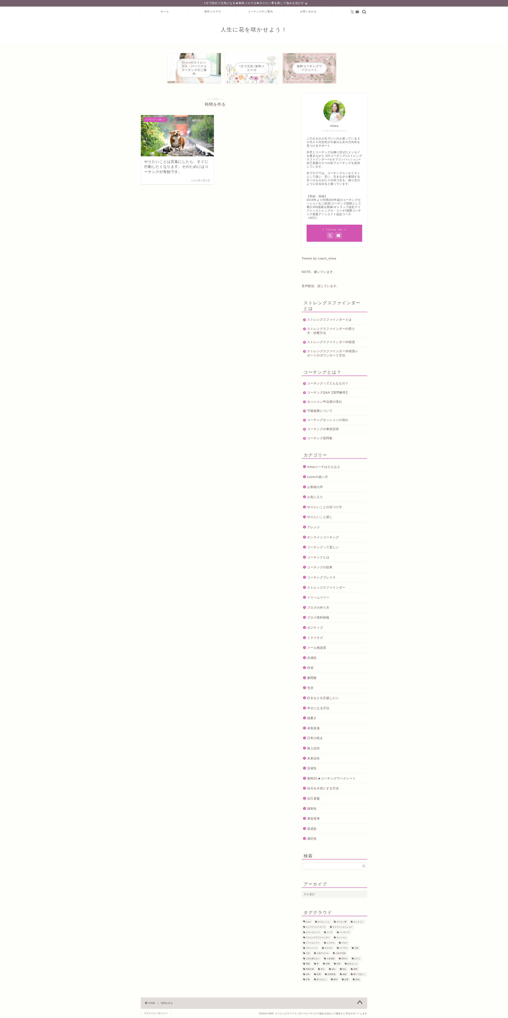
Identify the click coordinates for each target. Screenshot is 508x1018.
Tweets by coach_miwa (319, 258)
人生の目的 (340, 953)
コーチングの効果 (320, 567)
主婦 (356, 948)
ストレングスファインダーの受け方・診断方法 (331, 330)
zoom (308, 922)
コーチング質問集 (320, 438)
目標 (319, 974)
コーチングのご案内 (260, 11)
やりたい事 (341, 922)
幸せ (323, 969)
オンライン (358, 922)
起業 (346, 979)
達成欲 (312, 828)
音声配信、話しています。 (321, 286)
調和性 (312, 808)
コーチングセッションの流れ (327, 420)
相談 (344, 974)
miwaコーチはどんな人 (323, 466)
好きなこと (352, 964)
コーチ (330, 932)
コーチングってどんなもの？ (327, 383)
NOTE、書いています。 (319, 272)
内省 (310, 667)
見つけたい (322, 979)
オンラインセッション (342, 927)
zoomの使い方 (317, 477)
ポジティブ (315, 627)
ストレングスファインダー (326, 587)
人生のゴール (323, 953)
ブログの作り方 (318, 607)
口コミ (357, 958)
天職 (328, 964)
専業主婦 (310, 969)
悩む (344, 969)
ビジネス (331, 943)
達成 (357, 979)
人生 (308, 953)
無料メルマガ (212, 11)
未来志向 (313, 758)
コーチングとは (318, 557)
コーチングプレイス (321, 577)
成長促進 (313, 728)
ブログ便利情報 (318, 617)
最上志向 (313, 748)
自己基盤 (313, 798)
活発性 (312, 768)
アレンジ (313, 527)
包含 (310, 687)
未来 (308, 974)
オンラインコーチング (323, 537)
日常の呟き (315, 738)
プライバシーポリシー (156, 1013)
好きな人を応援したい (323, 698)
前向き (344, 958)
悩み (334, 969)
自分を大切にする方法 (323, 788)
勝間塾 (312, 678)
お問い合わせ (308, 11)
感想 (355, 969)
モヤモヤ (329, 948)
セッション (341, 938)
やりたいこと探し (320, 517)
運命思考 (313, 818)
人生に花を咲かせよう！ (254, 29)
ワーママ (343, 948)
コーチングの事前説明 (323, 429)
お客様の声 (315, 487)
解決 (336, 979)
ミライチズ (315, 637)
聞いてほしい (359, 974)
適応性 (312, 838)
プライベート (312, 948)
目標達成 (332, 974)
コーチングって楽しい (323, 547)
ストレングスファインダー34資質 (331, 342)
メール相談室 (316, 647)
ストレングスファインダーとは (329, 319)
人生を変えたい (313, 958)
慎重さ (312, 718)
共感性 (312, 657)
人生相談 (331, 958)
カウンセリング (313, 932)
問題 (308, 964)
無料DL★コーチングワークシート (331, 778)
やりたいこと (324, 922)
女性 (339, 964)
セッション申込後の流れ (324, 401)
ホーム (165, 11)
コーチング (344, 932)
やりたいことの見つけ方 (324, 507)
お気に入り (315, 497)
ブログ (344, 943)
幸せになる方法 (318, 708)
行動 (308, 979)
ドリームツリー (318, 597)
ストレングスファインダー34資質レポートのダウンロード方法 (332, 353)
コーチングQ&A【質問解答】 (328, 392)
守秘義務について (320, 410)
